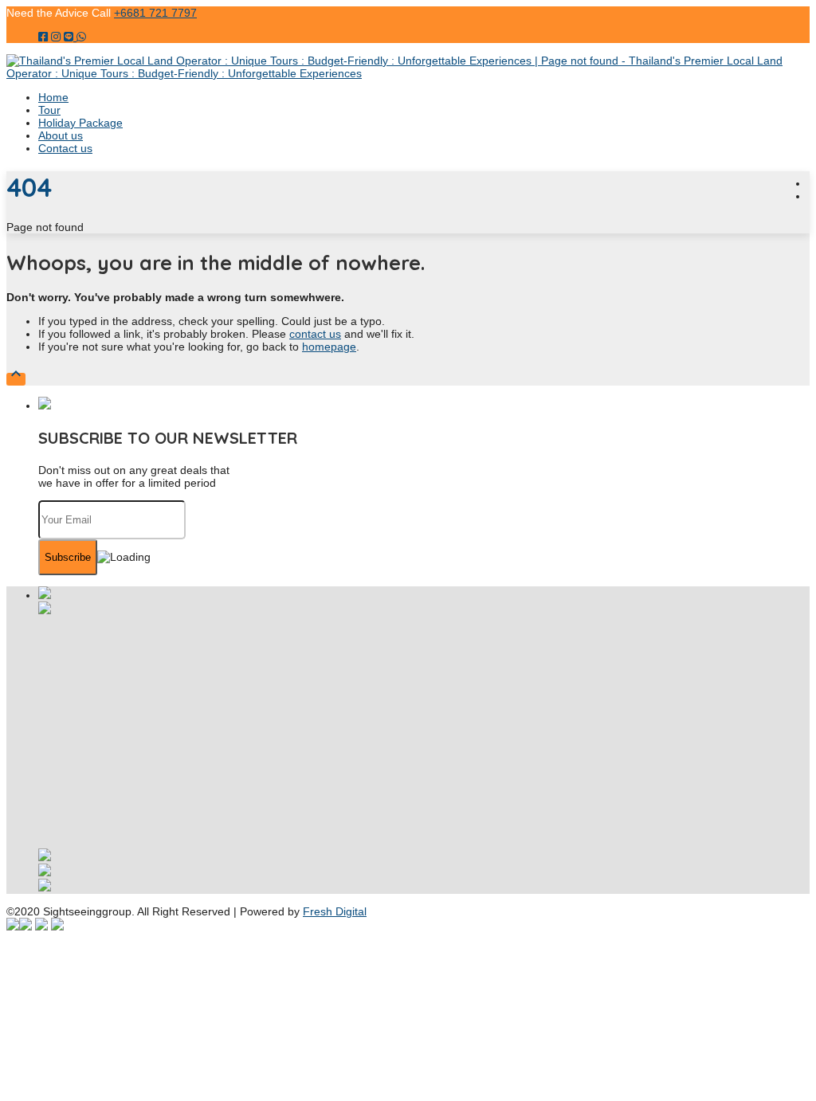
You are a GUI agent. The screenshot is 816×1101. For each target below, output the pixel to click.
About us (60, 135)
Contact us (65, 148)
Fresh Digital (335, 911)
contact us (315, 333)
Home (53, 97)
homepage (329, 346)
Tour (49, 110)
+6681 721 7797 (155, 12)
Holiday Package (80, 122)
